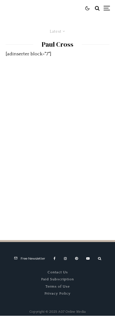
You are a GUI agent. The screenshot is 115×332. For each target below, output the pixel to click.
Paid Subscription (57, 279)
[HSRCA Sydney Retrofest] (57, 105)
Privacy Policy (57, 293)
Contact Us (57, 272)
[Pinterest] (76, 258)
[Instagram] (65, 258)
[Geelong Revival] (57, 184)
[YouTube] (88, 258)
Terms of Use (57, 286)
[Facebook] (54, 258)
